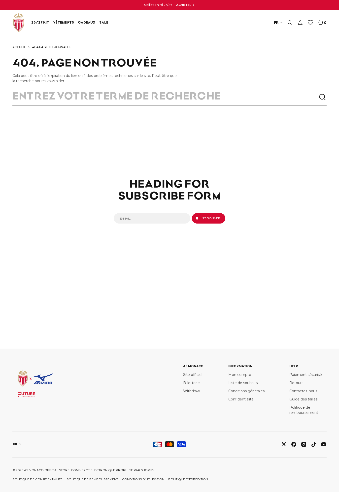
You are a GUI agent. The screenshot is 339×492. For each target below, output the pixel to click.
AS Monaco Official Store (46, 470)
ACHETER (184, 5)
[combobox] (165, 97)
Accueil (19, 47)
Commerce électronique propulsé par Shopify (112, 470)
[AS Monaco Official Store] (18, 22)
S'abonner (211, 218)
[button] (290, 22)
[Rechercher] (323, 97)
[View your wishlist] (310, 23)
